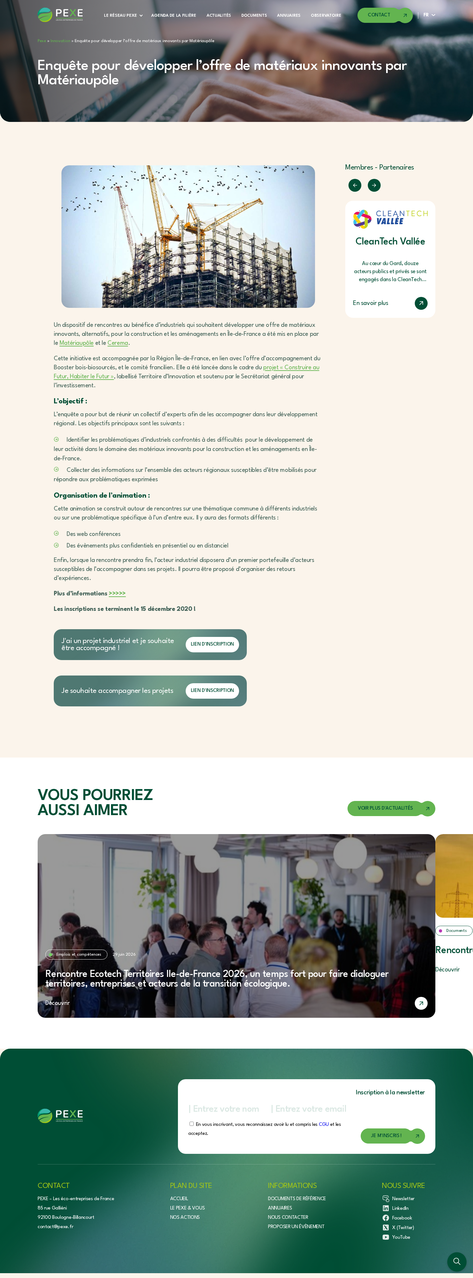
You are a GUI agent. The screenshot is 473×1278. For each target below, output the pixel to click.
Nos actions (185, 1217)
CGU (324, 1124)
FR (426, 15)
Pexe (42, 41)
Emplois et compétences (78, 954)
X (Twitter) (403, 1228)
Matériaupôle (77, 343)
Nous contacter (288, 1217)
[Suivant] (374, 185)
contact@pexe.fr (55, 1227)
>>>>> (117, 594)
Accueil (179, 1199)
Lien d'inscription (212, 644)
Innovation (60, 41)
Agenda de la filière (173, 16)
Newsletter (403, 1199)
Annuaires (288, 16)
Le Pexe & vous (187, 1208)
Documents (254, 16)
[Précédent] (354, 185)
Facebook (402, 1218)
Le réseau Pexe (120, 16)
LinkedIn (400, 1208)
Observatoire (326, 16)
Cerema (117, 343)
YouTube (401, 1237)
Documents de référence (297, 1199)
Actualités (219, 16)
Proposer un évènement (296, 1227)
